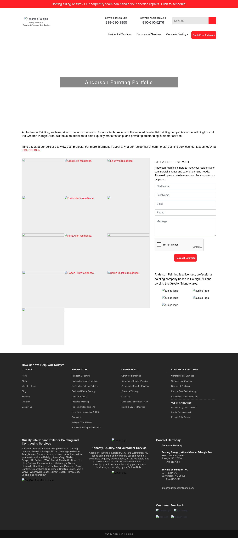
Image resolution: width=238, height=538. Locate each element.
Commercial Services (148, 34)
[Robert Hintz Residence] (79, 273)
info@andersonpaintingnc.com (178, 487)
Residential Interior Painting (84, 380)
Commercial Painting (131, 375)
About (24, 380)
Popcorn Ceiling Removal (83, 406)
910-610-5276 (153, 22)
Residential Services (119, 34)
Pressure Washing (80, 401)
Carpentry (76, 417)
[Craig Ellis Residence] (78, 160)
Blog (24, 391)
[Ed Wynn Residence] (120, 160)
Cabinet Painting (79, 396)
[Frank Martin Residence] (79, 198)
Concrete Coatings (177, 34)
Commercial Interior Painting (134, 380)
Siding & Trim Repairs (82, 422)
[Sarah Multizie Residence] (123, 273)
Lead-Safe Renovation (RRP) (85, 411)
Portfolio (26, 396)
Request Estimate (185, 258)
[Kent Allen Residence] (78, 235)
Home (24, 375)
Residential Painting (81, 375)
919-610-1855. (31, 150)
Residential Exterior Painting (85, 386)
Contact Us (27, 406)
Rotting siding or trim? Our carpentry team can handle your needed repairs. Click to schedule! (119, 3)
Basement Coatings (180, 386)
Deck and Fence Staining (83, 391)
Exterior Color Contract (181, 417)
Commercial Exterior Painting (135, 386)
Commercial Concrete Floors (184, 396)
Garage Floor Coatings (181, 380)
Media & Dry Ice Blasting (133, 406)
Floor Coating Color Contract (184, 407)
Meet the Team (29, 386)
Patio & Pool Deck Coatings (184, 391)
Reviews (26, 401)
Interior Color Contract (181, 412)
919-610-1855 (116, 22)
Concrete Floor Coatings (182, 375)
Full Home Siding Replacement (86, 427)
